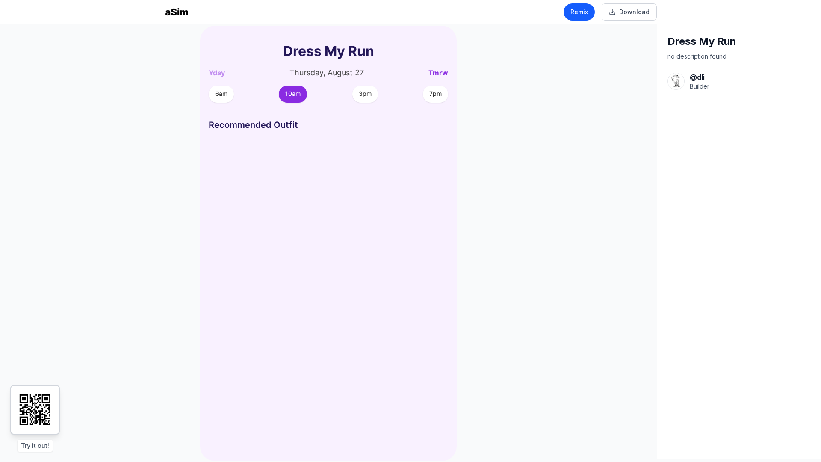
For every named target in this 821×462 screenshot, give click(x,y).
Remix (579, 11)
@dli (697, 77)
